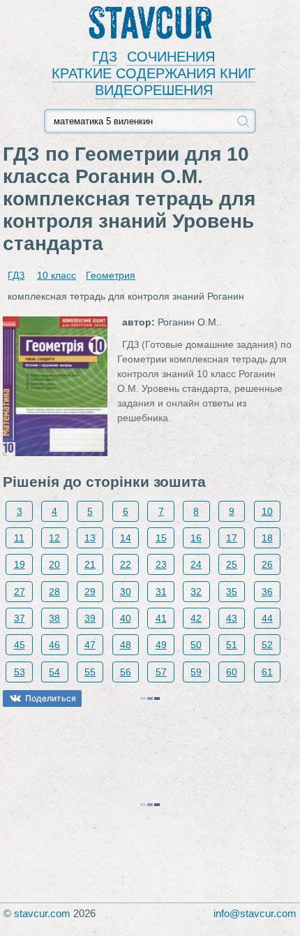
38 (54, 618)
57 (161, 672)
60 (231, 672)
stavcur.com (42, 913)
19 (19, 564)
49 (161, 644)
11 (19, 537)
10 (267, 511)
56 (125, 672)
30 (125, 591)
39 (90, 618)
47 (90, 644)
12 (54, 537)
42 (196, 618)
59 (196, 672)
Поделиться (50, 698)
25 (231, 564)
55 (90, 672)
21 (90, 564)
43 (231, 618)
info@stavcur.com (255, 913)
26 (267, 564)
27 (19, 591)
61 (267, 672)
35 (231, 591)
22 (125, 564)
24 (196, 564)
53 (19, 672)
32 (196, 591)
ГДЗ (104, 56)
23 (161, 564)
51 (231, 644)
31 (161, 591)
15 (161, 537)
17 (231, 537)
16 (196, 537)
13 (90, 537)
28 (54, 591)
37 (19, 618)
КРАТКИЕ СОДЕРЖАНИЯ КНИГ (153, 73)
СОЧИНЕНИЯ (171, 56)
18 (267, 537)
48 (125, 644)
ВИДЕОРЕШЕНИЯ (154, 90)
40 (125, 618)
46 (54, 644)
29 (90, 591)
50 (196, 644)
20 (54, 564)
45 (19, 644)
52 (267, 644)
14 (125, 537)
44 (267, 618)
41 (161, 618)
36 (267, 591)
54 (54, 672)
